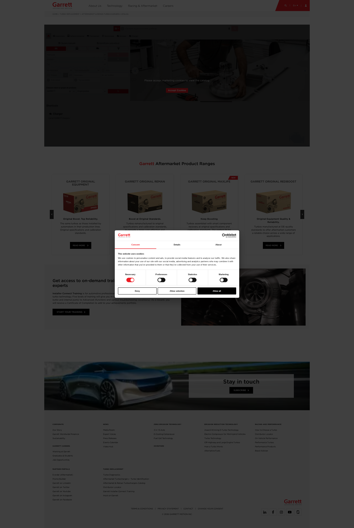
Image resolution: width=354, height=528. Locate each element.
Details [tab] (177, 244)
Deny (137, 291)
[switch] (161, 280)
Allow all (217, 291)
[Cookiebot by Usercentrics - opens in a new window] (224, 236)
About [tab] (218, 244)
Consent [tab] (135, 244)
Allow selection (177, 291)
